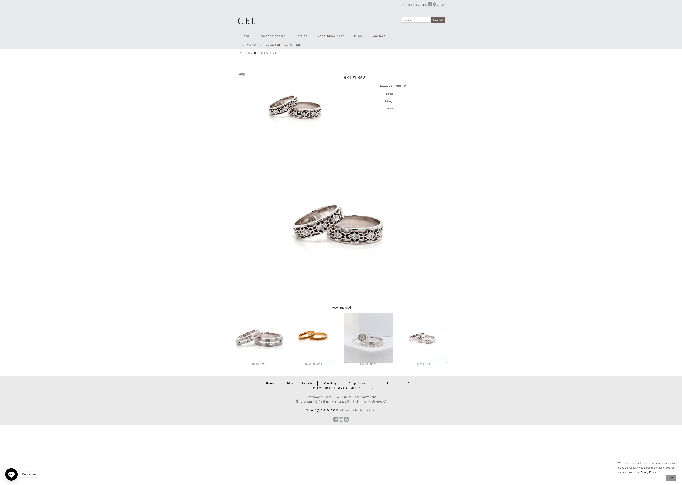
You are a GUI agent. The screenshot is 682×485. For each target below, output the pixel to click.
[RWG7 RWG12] (314, 338)
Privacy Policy (648, 472)
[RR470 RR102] (368, 338)
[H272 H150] (423, 338)
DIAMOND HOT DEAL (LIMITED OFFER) (271, 45)
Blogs (358, 36)
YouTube (346, 419)
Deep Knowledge (331, 36)
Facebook (335, 419)
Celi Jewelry (248, 21)
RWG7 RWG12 (313, 364)
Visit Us (441, 5)
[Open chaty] (11, 474)
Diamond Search (273, 36)
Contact (379, 36)
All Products (248, 53)
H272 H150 (423, 364)
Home (245, 36)
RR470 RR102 (368, 364)
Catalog (302, 36)
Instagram (341, 419)
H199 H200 (259, 364)
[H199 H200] (259, 338)
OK (671, 477)
